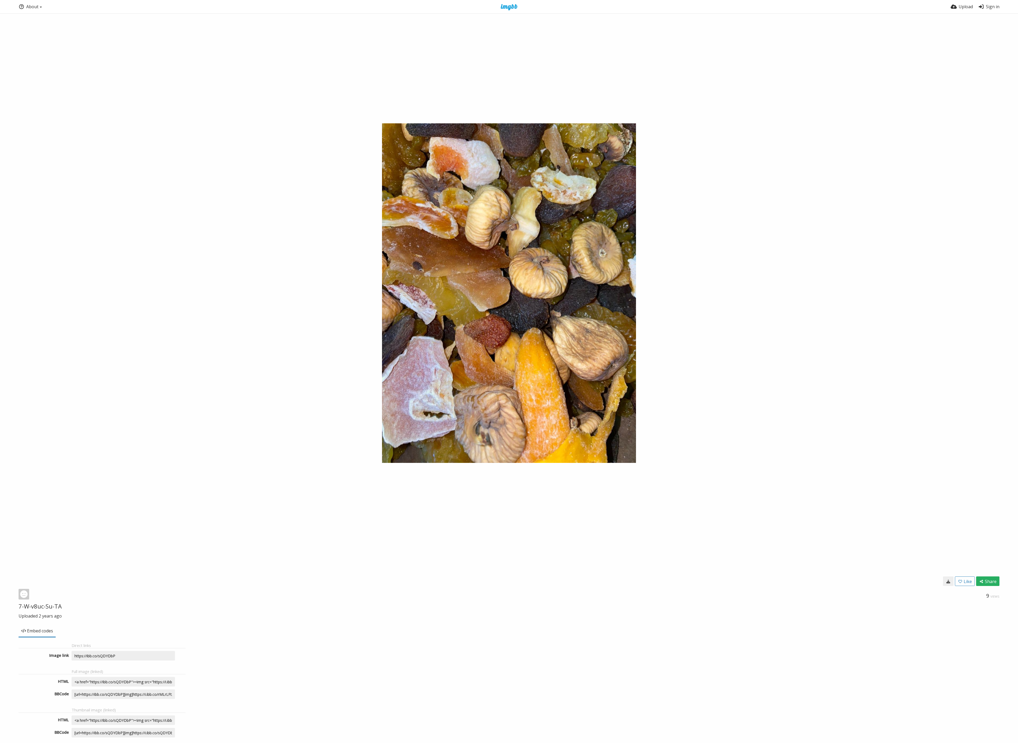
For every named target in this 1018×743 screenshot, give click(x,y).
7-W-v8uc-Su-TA (40, 606)
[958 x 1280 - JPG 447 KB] (948, 581)
